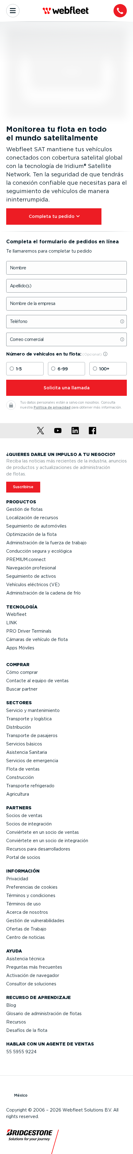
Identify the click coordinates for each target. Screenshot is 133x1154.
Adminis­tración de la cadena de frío (43, 592)
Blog (11, 1005)
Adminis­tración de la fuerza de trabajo (46, 542)
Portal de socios (23, 857)
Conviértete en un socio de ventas (42, 832)
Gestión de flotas (24, 509)
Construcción (20, 777)
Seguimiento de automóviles (36, 526)
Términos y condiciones (30, 895)
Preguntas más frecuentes (34, 967)
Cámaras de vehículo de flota (37, 639)
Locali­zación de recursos (32, 517)
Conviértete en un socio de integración (47, 840)
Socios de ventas (24, 815)
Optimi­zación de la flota (31, 534)
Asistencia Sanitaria (26, 752)
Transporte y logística (29, 718)
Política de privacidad (52, 407)
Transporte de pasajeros (32, 735)
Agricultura (17, 794)
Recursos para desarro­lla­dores (38, 849)
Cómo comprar (22, 672)
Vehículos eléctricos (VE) (33, 584)
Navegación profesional (31, 567)
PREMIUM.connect (26, 559)
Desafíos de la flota (26, 1030)
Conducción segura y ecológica (39, 551)
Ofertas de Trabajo (26, 928)
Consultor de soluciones (31, 983)
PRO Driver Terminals (28, 631)
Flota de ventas (23, 769)
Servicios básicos (24, 743)
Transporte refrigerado (30, 785)
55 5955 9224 (21, 1051)
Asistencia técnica (25, 958)
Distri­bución (18, 727)
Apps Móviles (20, 647)
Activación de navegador (32, 975)
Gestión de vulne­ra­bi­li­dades (35, 920)
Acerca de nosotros (27, 912)
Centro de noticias (25, 937)
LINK (11, 622)
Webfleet (16, 614)
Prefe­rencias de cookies (32, 887)
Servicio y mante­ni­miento (33, 710)
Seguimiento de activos (31, 576)
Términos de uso (23, 903)
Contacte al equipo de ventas (37, 680)
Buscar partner (21, 689)
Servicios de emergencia (32, 760)
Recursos (16, 1021)
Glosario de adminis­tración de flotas (44, 1013)
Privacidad (17, 878)
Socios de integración (29, 823)
